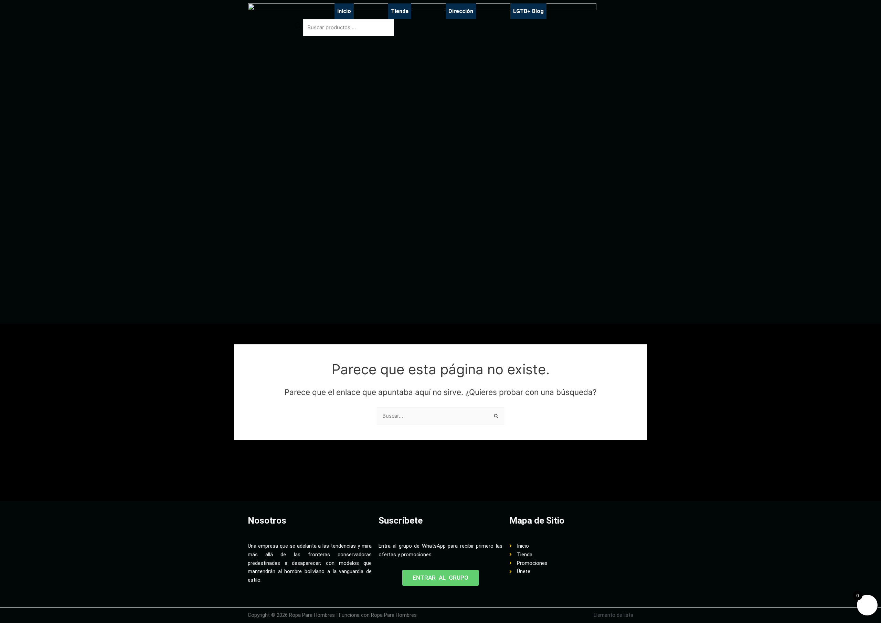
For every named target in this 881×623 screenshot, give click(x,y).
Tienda (399, 11)
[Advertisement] (373, 479)
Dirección (460, 11)
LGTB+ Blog (528, 11)
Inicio (344, 11)
